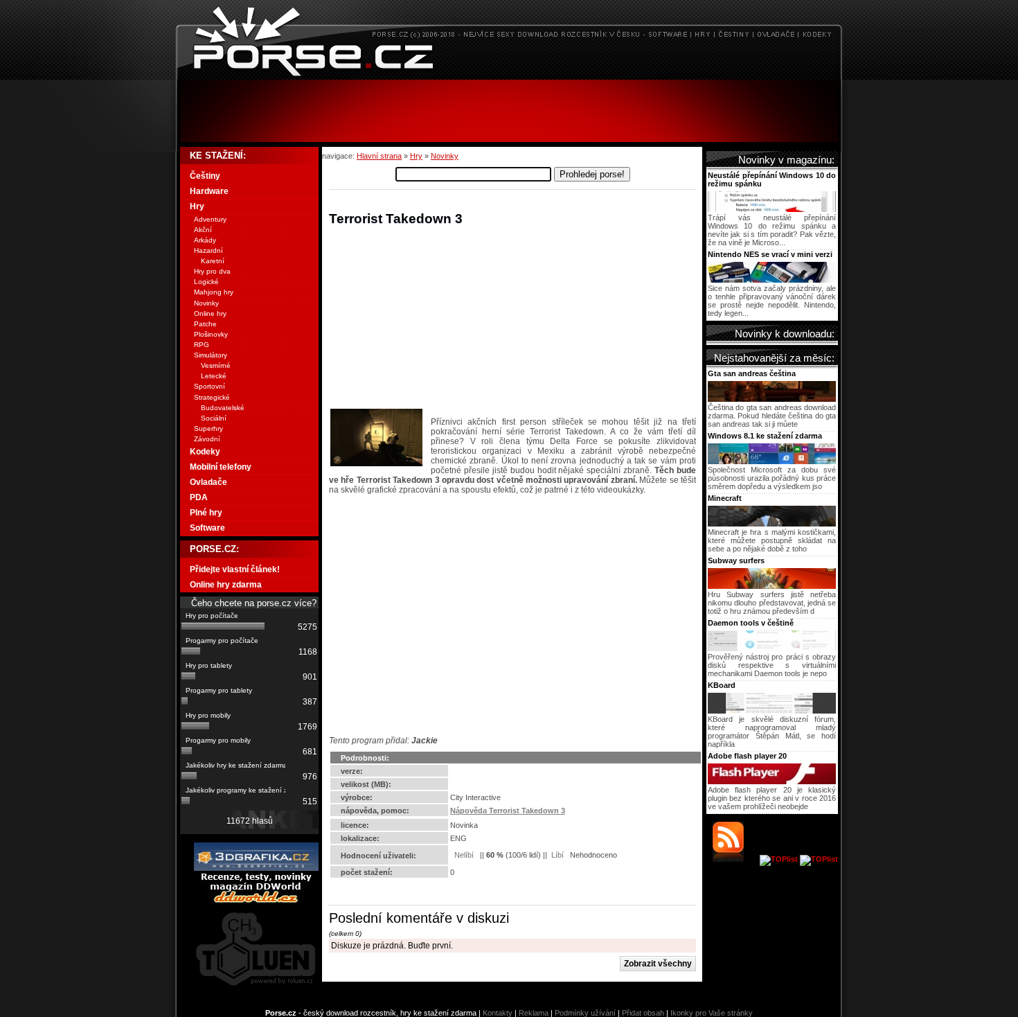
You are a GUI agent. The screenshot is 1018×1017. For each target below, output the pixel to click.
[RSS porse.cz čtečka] (735, 859)
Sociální (213, 418)
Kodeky (205, 452)
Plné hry (206, 513)
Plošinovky (211, 334)
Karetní (212, 261)
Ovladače (208, 482)
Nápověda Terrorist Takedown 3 (507, 810)
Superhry (208, 428)
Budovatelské (222, 408)
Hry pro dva (212, 271)
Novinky (444, 156)
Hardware (209, 191)
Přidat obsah (643, 1013)
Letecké (213, 376)
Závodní (207, 439)
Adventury (210, 219)
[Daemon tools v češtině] (772, 648)
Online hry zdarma (226, 585)
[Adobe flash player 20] (772, 781)
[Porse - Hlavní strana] (509, 76)
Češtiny (205, 176)
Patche (205, 324)
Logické (206, 281)
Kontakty (497, 1013)
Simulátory (210, 355)
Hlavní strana (379, 156)
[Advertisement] (509, 111)
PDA (199, 497)
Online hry (210, 313)
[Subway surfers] (772, 586)
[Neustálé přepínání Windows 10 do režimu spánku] (772, 209)
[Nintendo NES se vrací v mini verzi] (772, 280)
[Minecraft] (772, 524)
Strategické (212, 397)
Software (207, 528)
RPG (201, 344)
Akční (203, 229)
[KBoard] (772, 711)
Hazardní (208, 250)
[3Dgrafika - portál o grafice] (256, 868)
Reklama (533, 1013)
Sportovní (209, 386)
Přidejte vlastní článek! (235, 569)
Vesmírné (216, 365)
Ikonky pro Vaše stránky (711, 1013)
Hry (416, 156)
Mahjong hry (213, 292)
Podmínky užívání (585, 1013)
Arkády (205, 240)
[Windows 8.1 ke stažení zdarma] (772, 461)
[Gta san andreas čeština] (772, 399)
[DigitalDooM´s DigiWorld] (256, 900)
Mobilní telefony (220, 467)
